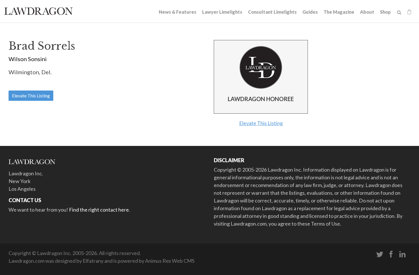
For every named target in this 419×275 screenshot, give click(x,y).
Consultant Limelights (272, 12)
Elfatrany (93, 261)
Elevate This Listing (31, 95)
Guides (310, 12)
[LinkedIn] (402, 254)
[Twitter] (379, 254)
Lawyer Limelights (222, 12)
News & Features (177, 12)
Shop (385, 12)
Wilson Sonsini (28, 58)
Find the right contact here (99, 209)
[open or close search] (399, 12)
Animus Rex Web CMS (169, 261)
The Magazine (339, 12)
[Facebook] (391, 254)
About (367, 12)
